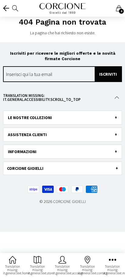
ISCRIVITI (108, 74)
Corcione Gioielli (69, 201)
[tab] (62, 117)
